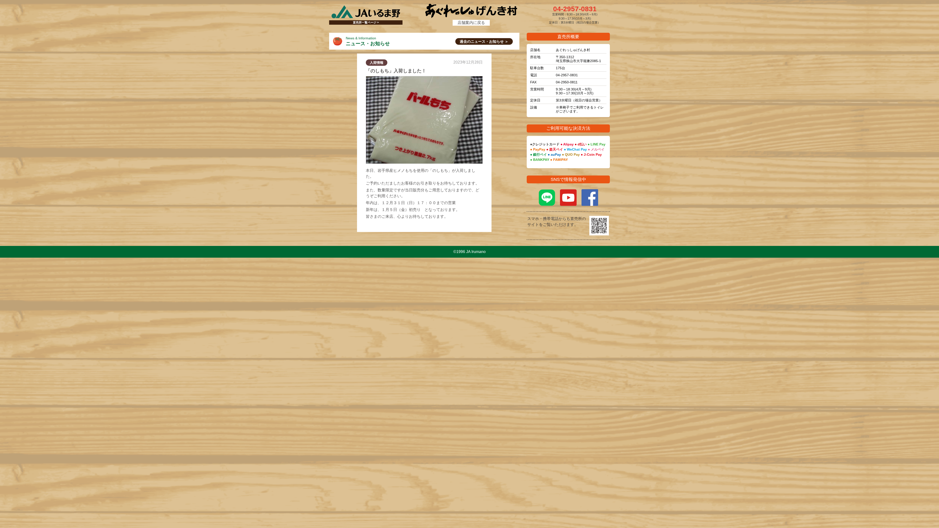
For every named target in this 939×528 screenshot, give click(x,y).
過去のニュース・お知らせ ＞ (484, 41)
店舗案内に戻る (471, 23)
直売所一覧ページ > (366, 22)
